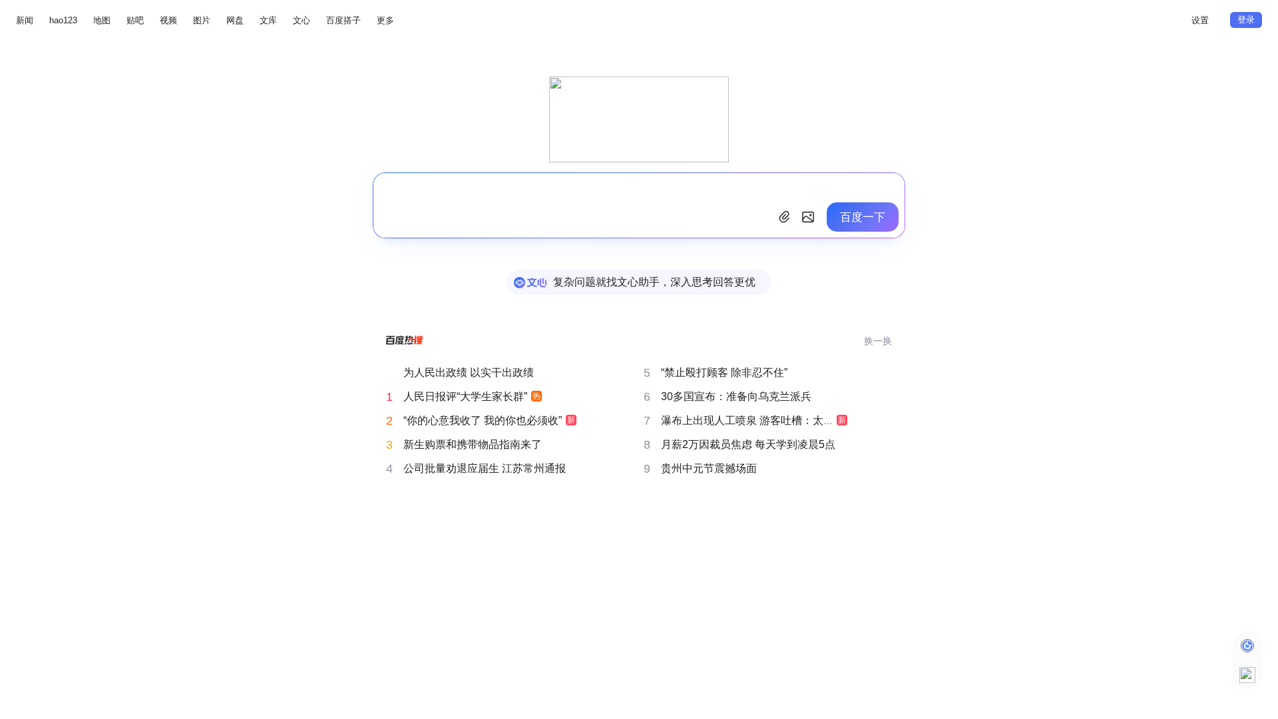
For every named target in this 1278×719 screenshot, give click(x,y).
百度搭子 (343, 20)
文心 (301, 20)
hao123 (63, 20)
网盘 (235, 20)
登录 (1246, 20)
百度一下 (862, 217)
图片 (201, 20)
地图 (101, 20)
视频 (168, 20)
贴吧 (135, 20)
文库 (268, 20)
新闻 (24, 20)
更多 (385, 20)
